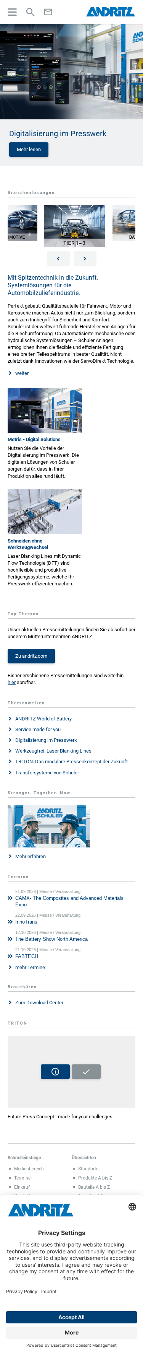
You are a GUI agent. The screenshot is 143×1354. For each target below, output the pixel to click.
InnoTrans (26, 922)
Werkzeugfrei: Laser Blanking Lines (53, 751)
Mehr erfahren (30, 856)
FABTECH (26, 956)
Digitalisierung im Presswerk (46, 740)
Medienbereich (29, 1169)
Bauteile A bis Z (94, 1187)
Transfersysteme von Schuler (47, 773)
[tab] (71, 898)
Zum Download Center (39, 1002)
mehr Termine (30, 967)
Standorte (88, 1169)
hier (12, 682)
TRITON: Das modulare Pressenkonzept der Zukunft (71, 761)
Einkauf (22, 1187)
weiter (22, 373)
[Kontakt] (48, 11)
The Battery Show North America (51, 939)
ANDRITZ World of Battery (43, 719)
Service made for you (38, 729)
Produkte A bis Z (95, 1178)
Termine (22, 1178)
